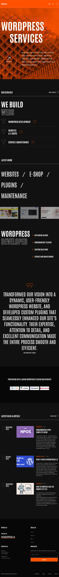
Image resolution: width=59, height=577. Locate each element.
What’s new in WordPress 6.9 (47, 459)
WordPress (38, 456)
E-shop (36, 173)
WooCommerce (39, 426)
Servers (56, 574)
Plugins (9, 184)
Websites (10, 173)
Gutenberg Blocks (41, 235)
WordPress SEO (39, 483)
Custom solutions (41, 249)
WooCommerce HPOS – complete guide (44, 431)
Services (32, 542)
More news (53, 416)
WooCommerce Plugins (43, 242)
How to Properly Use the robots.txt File (45, 487)
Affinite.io (4, 4)
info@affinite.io (8, 536)
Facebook (37, 574)
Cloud (32, 532)
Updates (42, 456)
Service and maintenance (44, 256)
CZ (49, 4)
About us (32, 535)
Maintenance (14, 195)
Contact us (9, 61)
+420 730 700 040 (5, 558)
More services (52, 92)
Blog (32, 539)
